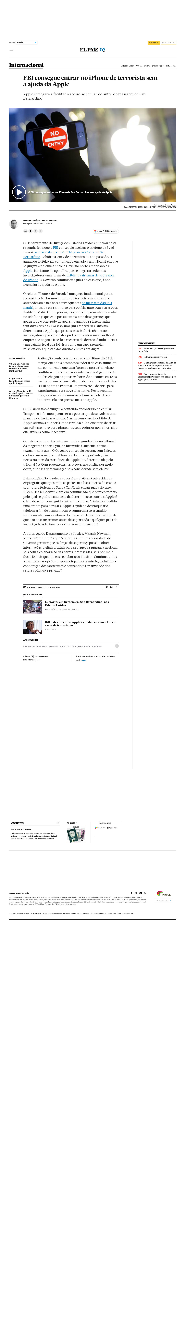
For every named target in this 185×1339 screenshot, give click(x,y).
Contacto (12, 913)
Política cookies (47, 913)
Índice (119, 913)
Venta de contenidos (24, 913)
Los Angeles (76, 646)
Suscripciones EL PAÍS (84, 913)
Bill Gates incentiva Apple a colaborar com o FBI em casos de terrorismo (80, 624)
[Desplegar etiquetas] (117, 646)
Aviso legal (37, 913)
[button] (92, 155)
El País (47, 630)
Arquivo (71, 823)
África (138, 66)
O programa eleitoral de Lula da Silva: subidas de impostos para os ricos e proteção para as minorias (157, 365)
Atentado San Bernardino (34, 646)
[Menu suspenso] (11, 50)
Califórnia (96, 646)
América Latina (127, 66)
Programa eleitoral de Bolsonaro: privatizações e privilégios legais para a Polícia (157, 377)
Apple (28, 271)
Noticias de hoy (127, 913)
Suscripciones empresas (103, 913)
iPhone (87, 646)
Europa (147, 66)
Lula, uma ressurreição (155, 357)
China (168, 66)
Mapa (73, 913)
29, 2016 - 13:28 (43, 224)
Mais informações (30, 660)
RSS (114, 913)
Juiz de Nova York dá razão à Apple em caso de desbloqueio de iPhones (21, 394)
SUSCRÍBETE (153, 43)
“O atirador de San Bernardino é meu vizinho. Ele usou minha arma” (19, 367)
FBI (55, 248)
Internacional (26, 65)
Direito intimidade (55, 646)
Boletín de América (21, 830)
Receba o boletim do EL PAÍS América (43, 587)
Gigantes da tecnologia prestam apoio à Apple (19, 381)
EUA (174, 66)
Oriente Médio (157, 66)
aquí (84, 660)
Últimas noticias (146, 343)
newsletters (17, 823)
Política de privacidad (62, 913)
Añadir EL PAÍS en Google (107, 231)
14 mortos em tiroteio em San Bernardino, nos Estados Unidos (77, 604)
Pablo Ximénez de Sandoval (40, 220)
